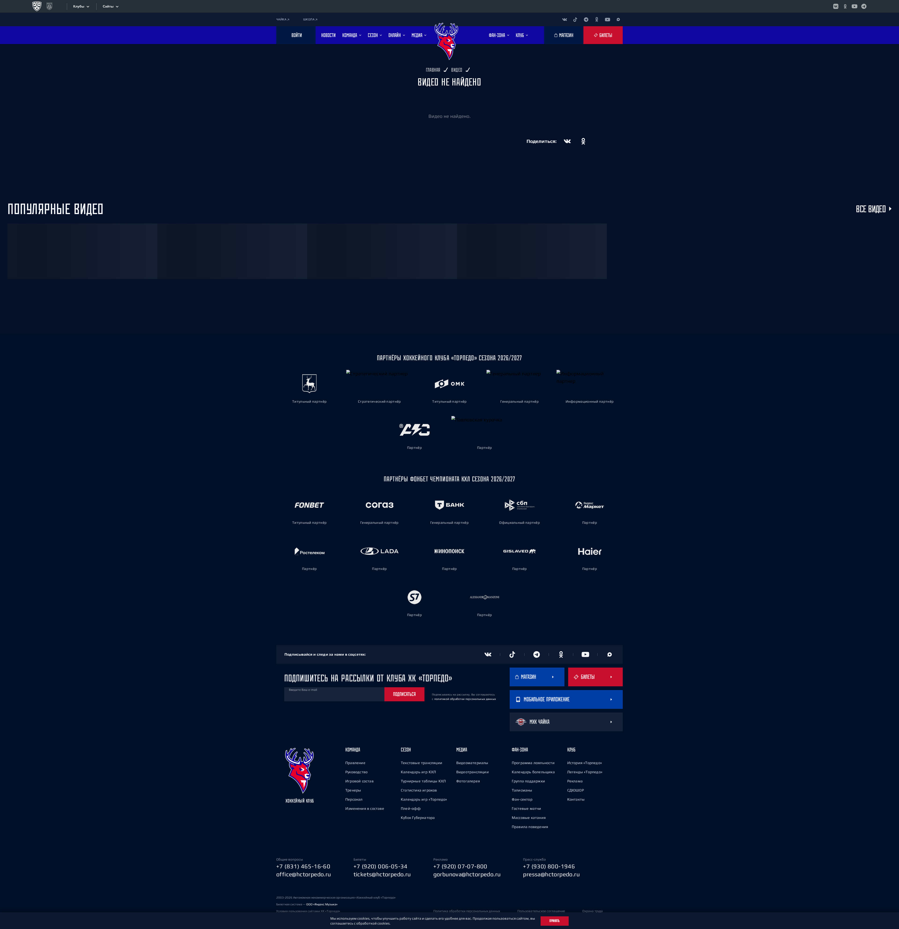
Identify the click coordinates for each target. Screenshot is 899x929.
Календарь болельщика (533, 772)
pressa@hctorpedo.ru (551, 874)
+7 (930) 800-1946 (549, 866)
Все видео (871, 209)
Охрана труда (592, 911)
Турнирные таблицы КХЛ (423, 781)
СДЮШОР (575, 790)
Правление (355, 763)
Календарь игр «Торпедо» (424, 799)
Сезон (406, 749)
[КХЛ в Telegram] (864, 6)
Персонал (354, 799)
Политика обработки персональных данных (466, 911)
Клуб (571, 749)
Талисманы (522, 790)
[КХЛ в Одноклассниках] (845, 6)
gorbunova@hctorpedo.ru (467, 874)
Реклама (575, 781)
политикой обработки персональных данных (465, 699)
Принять (554, 921)
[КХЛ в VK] (835, 6)
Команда (352, 749)
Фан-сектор (522, 799)
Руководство (356, 772)
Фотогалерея (468, 781)
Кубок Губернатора (418, 817)
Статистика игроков (419, 790)
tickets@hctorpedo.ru (382, 874)
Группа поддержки (528, 781)
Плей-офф (411, 808)
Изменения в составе (364, 808)
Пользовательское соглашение (541, 911)
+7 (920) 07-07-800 (460, 866)
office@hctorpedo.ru (303, 874)
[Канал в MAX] (618, 19)
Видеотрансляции (472, 772)
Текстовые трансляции (421, 763)
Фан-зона (520, 749)
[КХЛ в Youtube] (854, 6)
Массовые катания (529, 817)
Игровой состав (359, 781)
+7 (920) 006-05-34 (381, 866)
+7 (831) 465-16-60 (303, 866)
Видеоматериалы (472, 763)
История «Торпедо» (584, 763)
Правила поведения (530, 827)
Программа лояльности (533, 763)
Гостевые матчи (526, 808)
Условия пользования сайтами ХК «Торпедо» (308, 911)
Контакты (576, 799)
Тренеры (353, 790)
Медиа (461, 749)
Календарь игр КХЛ (418, 772)
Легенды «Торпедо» (584, 772)
